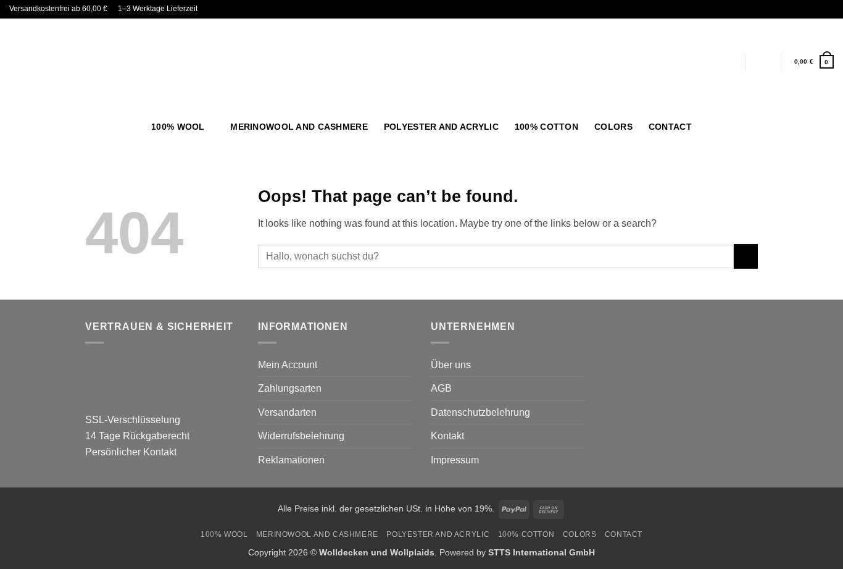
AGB (441, 388)
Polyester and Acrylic (441, 127)
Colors (613, 127)
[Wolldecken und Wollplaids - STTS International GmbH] (421, 62)
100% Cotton (546, 127)
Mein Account (287, 365)
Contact (670, 127)
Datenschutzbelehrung (480, 412)
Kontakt (447, 436)
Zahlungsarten (290, 388)
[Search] (828, 127)
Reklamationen (291, 460)
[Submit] (746, 256)
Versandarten (287, 412)
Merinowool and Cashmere (299, 127)
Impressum (455, 460)
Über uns (451, 365)
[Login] (726, 61)
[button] (814, 61)
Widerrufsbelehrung (301, 436)
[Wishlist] (763, 61)
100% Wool (178, 127)
